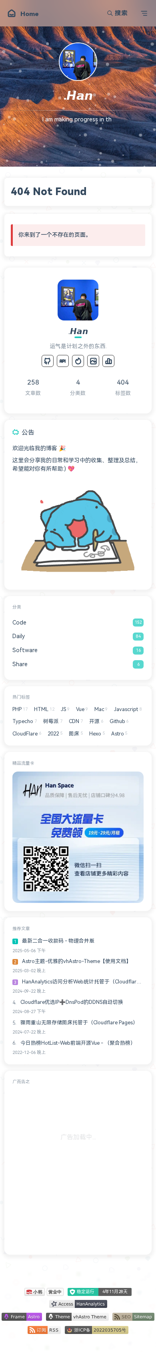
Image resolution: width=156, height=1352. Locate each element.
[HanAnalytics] (108, 361)
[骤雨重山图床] (93, 361)
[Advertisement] (78, 1168)
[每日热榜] (78, 361)
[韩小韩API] (63, 361)
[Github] (48, 361)
